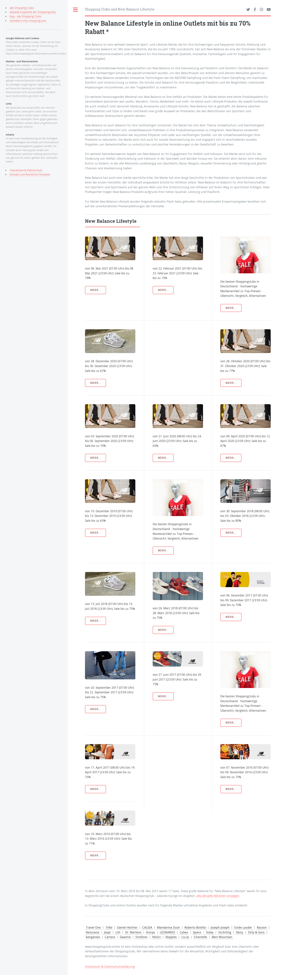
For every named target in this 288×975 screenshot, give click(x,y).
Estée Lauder (243, 927)
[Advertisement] (189, 352)
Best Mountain (222, 937)
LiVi (118, 932)
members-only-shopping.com (28, 20)
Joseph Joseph (220, 927)
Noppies (171, 937)
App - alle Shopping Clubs (25, 16)
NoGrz (156, 937)
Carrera (110, 937)
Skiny (239, 932)
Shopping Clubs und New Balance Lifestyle (119, 9)
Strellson (142, 937)
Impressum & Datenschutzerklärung (110, 967)
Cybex (184, 932)
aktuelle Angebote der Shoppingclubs (33, 12)
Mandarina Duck (168, 927)
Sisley (210, 932)
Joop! (107, 932)
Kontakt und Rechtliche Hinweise (30, 174)
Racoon (262, 927)
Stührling (224, 932)
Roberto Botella (195, 927)
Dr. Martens (133, 932)
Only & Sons (256, 932)
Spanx (197, 932)
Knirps (150, 932)
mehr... (95, 289)
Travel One (93, 927)
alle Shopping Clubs (22, 8)
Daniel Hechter (127, 927)
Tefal (109, 927)
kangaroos (93, 937)
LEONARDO (167, 932)
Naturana (92, 932)
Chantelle (200, 937)
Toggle (75, 9)
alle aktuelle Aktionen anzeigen (217, 896)
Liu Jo (185, 937)
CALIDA (147, 927)
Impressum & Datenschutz (26, 170)
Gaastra (125, 937)
